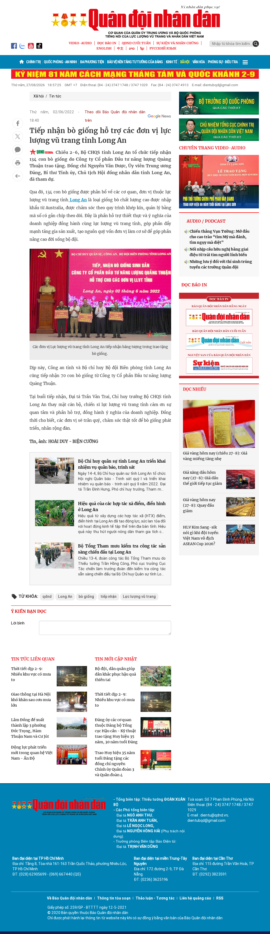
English (104, 48)
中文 (120, 48)
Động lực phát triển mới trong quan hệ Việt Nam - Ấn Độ (32, 753)
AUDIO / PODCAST (206, 221)
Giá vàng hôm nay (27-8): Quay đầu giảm (199, 505)
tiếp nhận (108, 596)
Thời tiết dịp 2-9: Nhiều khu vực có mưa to (31, 674)
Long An (77, 199)
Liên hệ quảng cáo (195, 898)
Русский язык (163, 48)
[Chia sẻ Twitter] (17, 136)
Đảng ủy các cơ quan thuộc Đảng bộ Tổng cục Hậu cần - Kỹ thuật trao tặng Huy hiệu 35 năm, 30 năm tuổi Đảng (116, 730)
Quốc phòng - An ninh (60, 62)
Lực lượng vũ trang (139, 596)
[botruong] (219, 103)
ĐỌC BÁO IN (106, 43)
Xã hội (184, 62)
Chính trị (33, 62)
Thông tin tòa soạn (114, 898)
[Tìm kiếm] (256, 44)
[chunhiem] (219, 129)
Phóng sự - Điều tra (223, 62)
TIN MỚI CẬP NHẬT (116, 659)
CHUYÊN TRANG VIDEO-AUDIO (212, 147)
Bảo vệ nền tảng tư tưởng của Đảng (135, 62)
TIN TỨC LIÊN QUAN (33, 659)
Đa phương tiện (92, 62)
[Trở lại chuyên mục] (17, 176)
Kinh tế (171, 62)
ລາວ (132, 48)
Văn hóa (198, 62)
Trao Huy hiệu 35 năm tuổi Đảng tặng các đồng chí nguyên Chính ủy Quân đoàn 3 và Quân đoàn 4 (115, 763)
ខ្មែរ (142, 48)
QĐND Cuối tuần (136, 43)
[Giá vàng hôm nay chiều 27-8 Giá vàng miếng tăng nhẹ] (219, 424)
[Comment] (17, 149)
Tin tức (55, 96)
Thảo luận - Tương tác (155, 898)
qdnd (47, 596)
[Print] (17, 163)
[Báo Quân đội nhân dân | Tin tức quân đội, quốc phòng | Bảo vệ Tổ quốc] (135, 21)
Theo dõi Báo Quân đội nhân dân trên (115, 116)
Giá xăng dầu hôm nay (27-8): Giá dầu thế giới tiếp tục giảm (202, 478)
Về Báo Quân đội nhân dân (69, 898)
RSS (219, 898)
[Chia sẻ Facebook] (17, 123)
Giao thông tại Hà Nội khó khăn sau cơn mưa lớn (31, 700)
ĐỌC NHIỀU (194, 389)
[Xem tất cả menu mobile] (245, 62)
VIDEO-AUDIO (80, 43)
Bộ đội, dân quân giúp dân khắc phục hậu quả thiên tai (115, 674)
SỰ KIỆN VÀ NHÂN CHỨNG (177, 43)
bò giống (86, 596)
